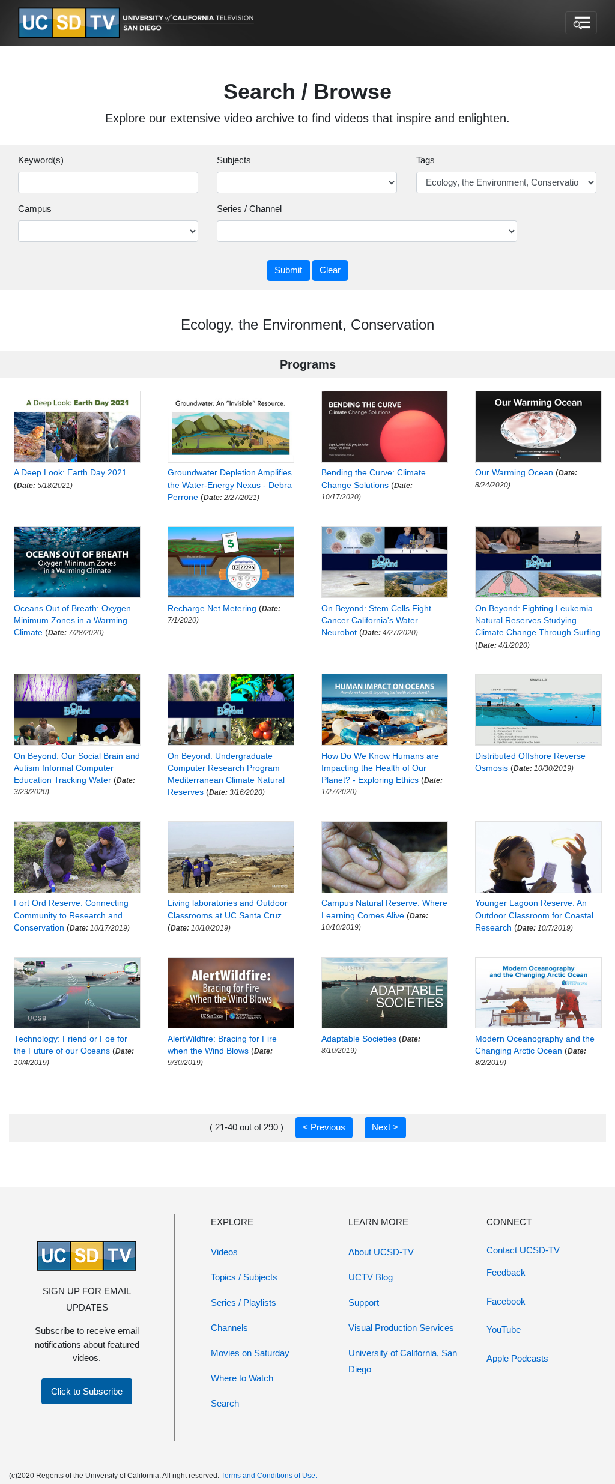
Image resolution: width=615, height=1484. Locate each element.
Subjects (234, 160)
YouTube (503, 1329)
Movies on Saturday (250, 1353)
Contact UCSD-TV (523, 1250)
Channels (229, 1328)
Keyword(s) (41, 160)
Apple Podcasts (517, 1358)
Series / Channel (249, 209)
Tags (425, 160)
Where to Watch (242, 1378)
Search (225, 1403)
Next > (385, 1127)
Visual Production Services (401, 1328)
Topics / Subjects (244, 1277)
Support (363, 1302)
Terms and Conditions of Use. (269, 1475)
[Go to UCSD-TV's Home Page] (138, 23)
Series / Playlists (243, 1302)
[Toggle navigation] (581, 22)
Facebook (506, 1301)
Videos (224, 1252)
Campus (35, 209)
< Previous (324, 1127)
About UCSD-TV (381, 1252)
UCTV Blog (370, 1277)
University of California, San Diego (402, 1361)
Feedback (506, 1272)
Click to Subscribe (87, 1391)
